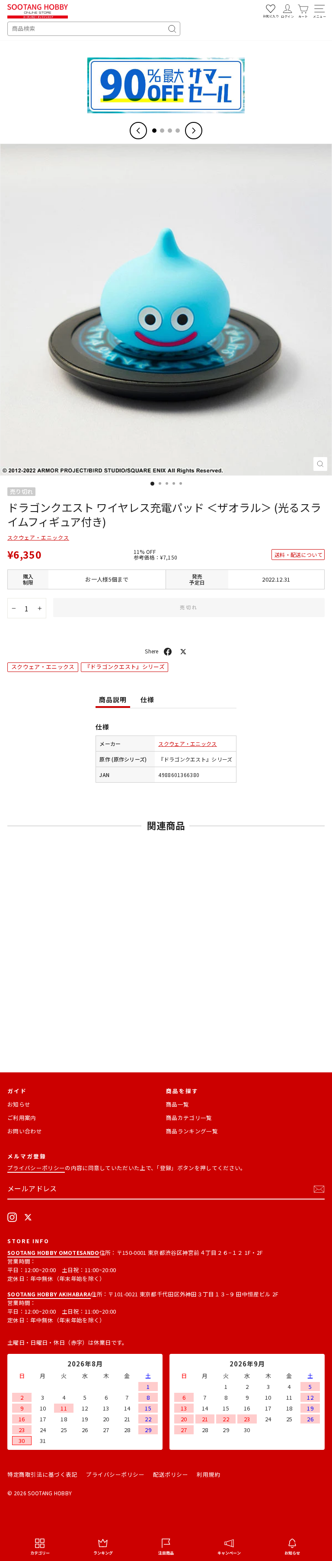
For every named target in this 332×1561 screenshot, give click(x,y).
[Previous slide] (138, 130)
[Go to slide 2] (162, 130)
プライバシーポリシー (36, 1168)
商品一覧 (177, 1104)
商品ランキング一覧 (192, 1131)
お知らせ (18, 1104)
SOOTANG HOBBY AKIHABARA (49, 1294)
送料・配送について (298, 554)
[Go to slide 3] (170, 130)
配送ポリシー (170, 1474)
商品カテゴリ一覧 (189, 1117)
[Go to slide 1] (154, 130)
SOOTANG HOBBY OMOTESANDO (53, 1252)
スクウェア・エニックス (38, 537)
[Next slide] (193, 130)
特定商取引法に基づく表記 (42, 1474)
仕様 (147, 699)
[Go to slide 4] (178, 130)
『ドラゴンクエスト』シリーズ (125, 666)
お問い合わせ (24, 1131)
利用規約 (208, 1474)
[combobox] (93, 29)
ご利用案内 (21, 1117)
